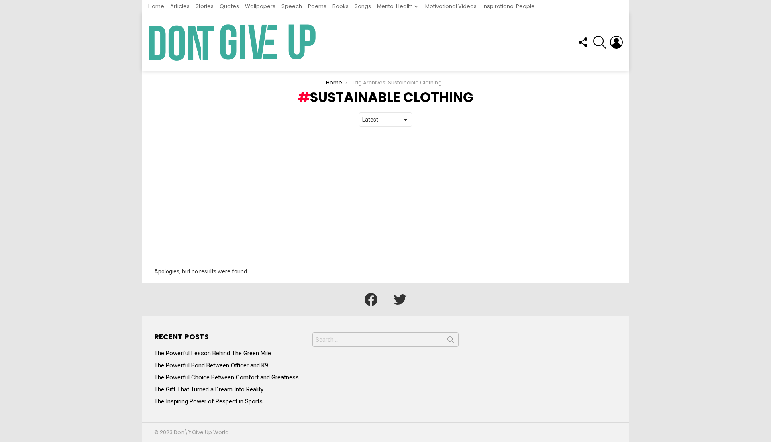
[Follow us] (582, 42)
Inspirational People (509, 6)
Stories (205, 6)
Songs (363, 6)
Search (451, 341)
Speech (291, 6)
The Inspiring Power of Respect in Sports (208, 401)
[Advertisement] (385, 191)
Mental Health (395, 6)
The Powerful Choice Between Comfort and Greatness (226, 377)
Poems (317, 6)
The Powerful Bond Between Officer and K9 (211, 365)
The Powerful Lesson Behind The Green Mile (212, 353)
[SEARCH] (599, 42)
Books (340, 6)
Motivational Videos (451, 6)
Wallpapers (260, 6)
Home (156, 6)
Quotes (229, 6)
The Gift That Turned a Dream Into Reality (208, 389)
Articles (180, 6)
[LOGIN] (616, 42)
